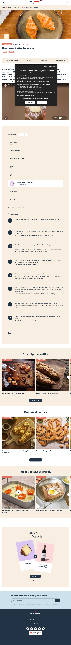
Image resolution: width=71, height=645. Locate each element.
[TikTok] (43, 628)
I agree (42, 102)
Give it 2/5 (23, 44)
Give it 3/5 (25, 44)
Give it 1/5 (22, 44)
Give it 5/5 (27, 44)
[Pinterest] (35, 628)
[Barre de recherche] (67, 2)
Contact (35, 621)
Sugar (11, 166)
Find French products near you (17, 207)
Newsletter (35, 623)
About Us (35, 618)
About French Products (35, 620)
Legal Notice (15, 642)
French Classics (17, 7)
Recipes (9, 7)
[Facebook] (27, 628)
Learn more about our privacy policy (25, 95)
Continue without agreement (50, 66)
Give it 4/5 (26, 44)
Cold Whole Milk (15, 150)
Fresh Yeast (13, 142)
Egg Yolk (12, 199)
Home (3, 7)
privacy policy (57, 604)
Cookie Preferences (6, 642)
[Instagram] (31, 628)
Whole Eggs (13, 191)
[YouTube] (39, 628)
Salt (11, 174)
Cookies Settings (29, 102)
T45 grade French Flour (17, 158)
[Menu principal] (3, 2)
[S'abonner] (57, 600)
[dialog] (36, 85)
